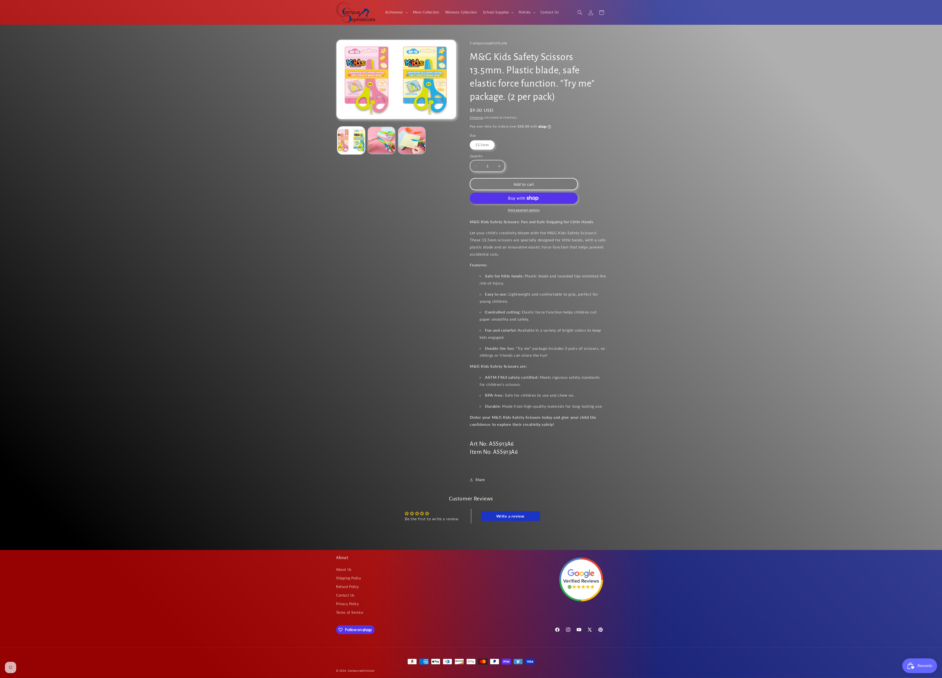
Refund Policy (347, 587)
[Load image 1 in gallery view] (351, 140)
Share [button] (480, 480)
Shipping (476, 117)
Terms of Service (349, 613)
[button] (396, 12)
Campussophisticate (361, 670)
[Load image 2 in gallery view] (381, 140)
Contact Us (345, 595)
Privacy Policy (347, 604)
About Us (344, 569)
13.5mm (482, 145)
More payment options (524, 210)
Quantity (476, 156)
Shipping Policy (348, 578)
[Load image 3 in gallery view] (412, 140)
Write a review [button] (510, 516)
